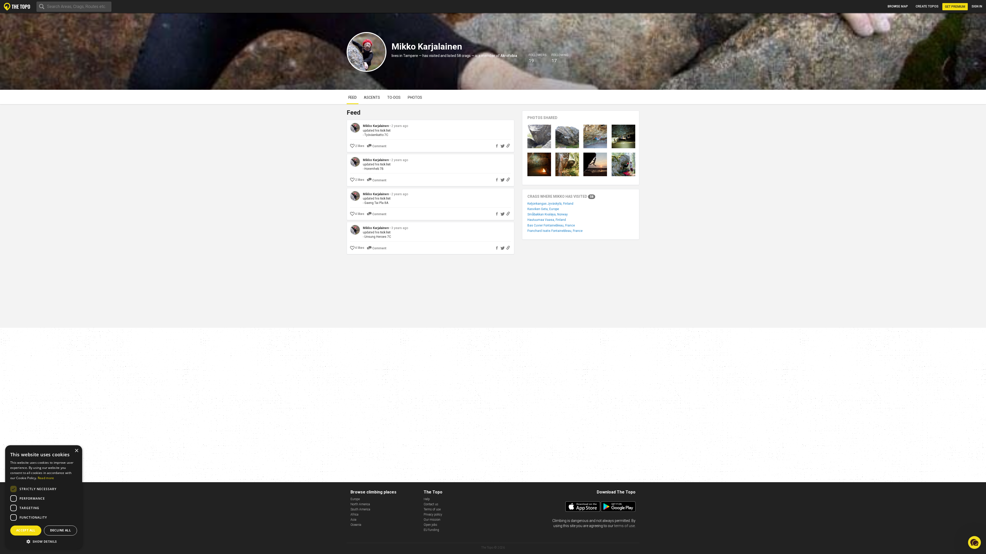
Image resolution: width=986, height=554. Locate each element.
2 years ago (399, 126)
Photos (415, 97)
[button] (43, 541)
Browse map (898, 6)
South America (360, 509)
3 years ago (399, 228)
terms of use (624, 526)
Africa (354, 514)
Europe (355, 499)
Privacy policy (433, 514)
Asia (353, 519)
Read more (46, 478)
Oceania (355, 525)
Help (427, 499)
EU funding (431, 530)
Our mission (432, 519)
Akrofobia (508, 56)
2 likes (359, 146)
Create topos (927, 6)
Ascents (372, 97)
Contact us (431, 504)
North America (360, 504)
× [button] (76, 451)
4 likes (359, 214)
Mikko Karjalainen (376, 126)
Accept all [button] (25, 530)
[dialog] (43, 497)
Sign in (977, 6)
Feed (352, 97)
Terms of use (432, 509)
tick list (385, 130)
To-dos (394, 97)
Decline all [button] (60, 530)
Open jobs (430, 525)
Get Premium (955, 6)
